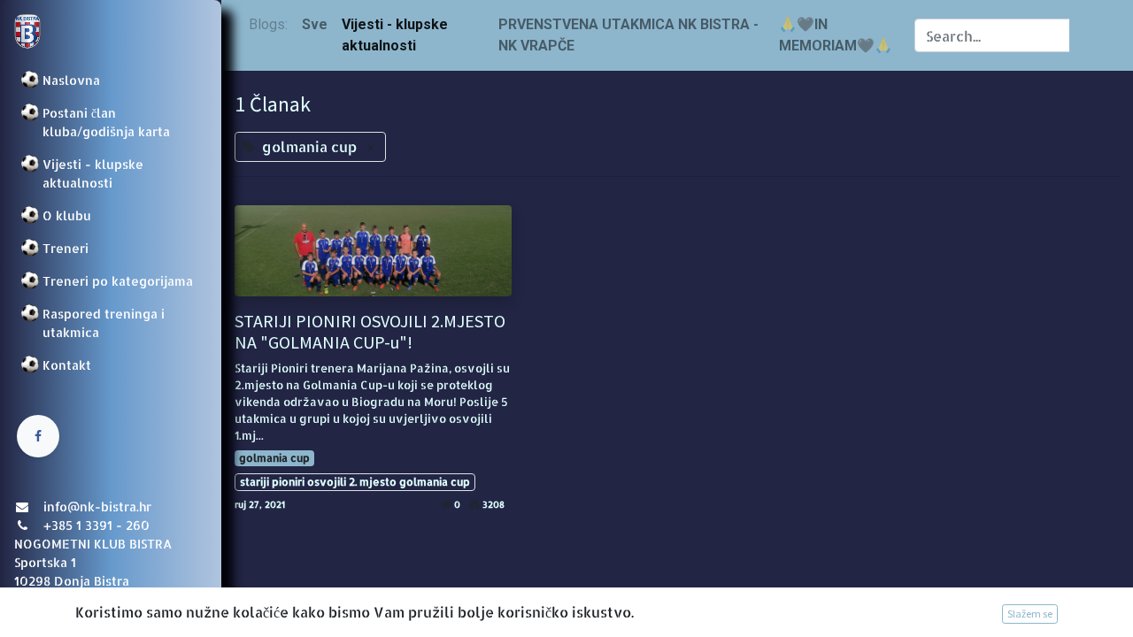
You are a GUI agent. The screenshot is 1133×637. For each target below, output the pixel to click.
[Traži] (1087, 35)
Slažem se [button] (1029, 613)
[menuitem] (110, 80)
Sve (315, 24)
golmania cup (274, 457)
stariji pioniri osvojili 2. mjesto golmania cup (355, 481)
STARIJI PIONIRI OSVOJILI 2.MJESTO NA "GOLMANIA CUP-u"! (370, 332)
